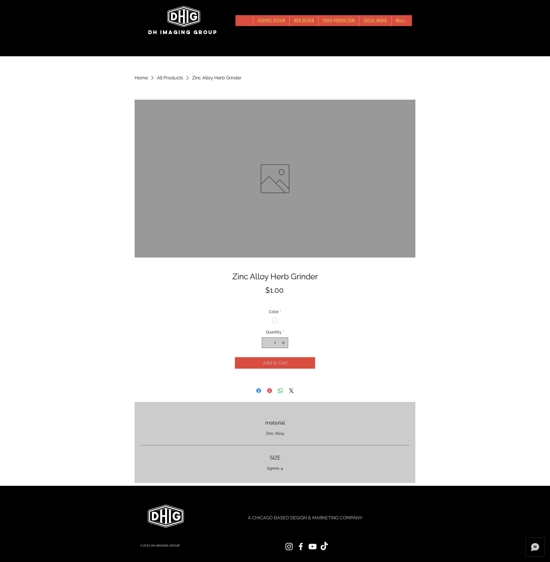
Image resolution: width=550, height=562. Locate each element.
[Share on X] (291, 390)
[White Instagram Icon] (289, 546)
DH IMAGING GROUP (182, 32)
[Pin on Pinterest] (269, 390)
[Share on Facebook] (258, 390)
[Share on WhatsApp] (280, 390)
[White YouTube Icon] (312, 546)
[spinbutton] (275, 343)
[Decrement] (266, 343)
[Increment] (283, 343)
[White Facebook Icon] (301, 546)
